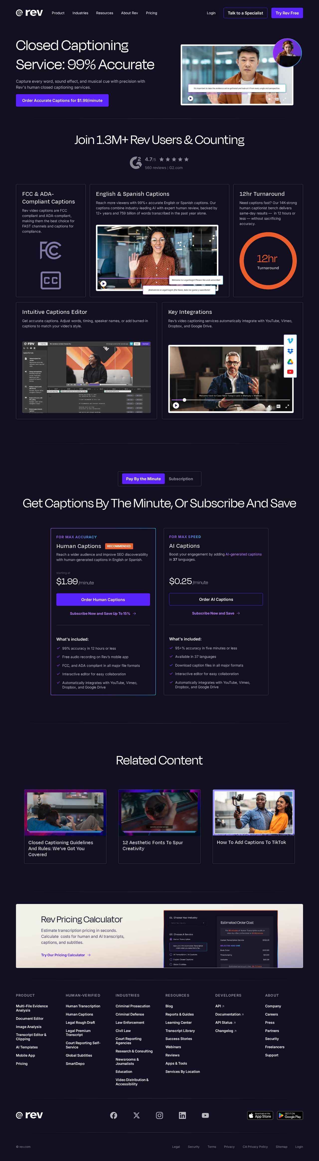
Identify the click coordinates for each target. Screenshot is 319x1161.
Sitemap (281, 1147)
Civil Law (123, 1031)
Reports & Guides (179, 1014)
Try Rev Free (287, 12)
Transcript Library (180, 1031)
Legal (176, 1147)
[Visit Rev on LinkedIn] (182, 1115)
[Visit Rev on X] (136, 1115)
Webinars (173, 1047)
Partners (272, 1031)
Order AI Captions (216, 599)
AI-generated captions (244, 554)
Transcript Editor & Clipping (31, 1037)
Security (272, 1039)
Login (299, 1147)
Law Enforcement (130, 1022)
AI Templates (27, 1047)
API (220, 1006)
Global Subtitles (79, 1055)
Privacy (229, 1147)
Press (270, 1022)
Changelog (226, 1031)
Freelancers (275, 1047)
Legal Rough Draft (80, 1022)
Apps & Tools (176, 1063)
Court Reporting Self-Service (83, 1045)
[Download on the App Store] (260, 1115)
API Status (225, 1022)
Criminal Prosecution (133, 1006)
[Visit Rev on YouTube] (205, 1115)
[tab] (143, 479)
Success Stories (178, 1039)
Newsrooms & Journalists (127, 1061)
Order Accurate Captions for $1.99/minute (62, 100)
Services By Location (182, 1072)
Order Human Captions (103, 599)
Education (124, 1072)
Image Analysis (29, 1027)
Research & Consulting (134, 1051)
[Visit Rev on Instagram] (159, 1115)
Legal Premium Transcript (78, 1033)
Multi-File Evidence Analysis (32, 1008)
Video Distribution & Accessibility (132, 1082)
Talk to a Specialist (245, 12)
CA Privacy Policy (255, 1147)
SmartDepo (75, 1064)
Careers (271, 1014)
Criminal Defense (130, 1014)
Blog (169, 1006)
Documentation (229, 1014)
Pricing (22, 1064)
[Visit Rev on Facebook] (113, 1115)
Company (273, 1006)
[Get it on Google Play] (290, 1115)
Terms (212, 1147)
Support (271, 1055)
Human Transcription (83, 1006)
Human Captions (79, 1014)
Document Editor (29, 1019)
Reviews (172, 1055)
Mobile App (25, 1055)
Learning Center (178, 1022)
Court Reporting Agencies (129, 1041)
